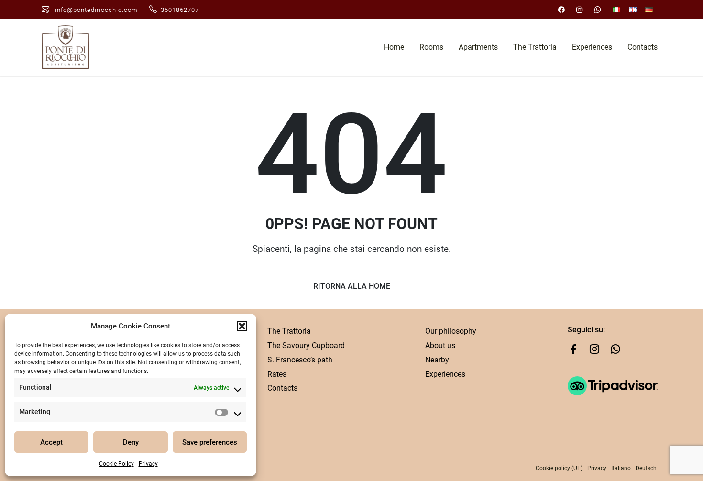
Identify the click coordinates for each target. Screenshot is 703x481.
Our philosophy (450, 331)
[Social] (561, 9)
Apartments (478, 47)
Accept (51, 442)
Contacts (642, 47)
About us (440, 345)
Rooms (431, 47)
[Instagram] (590, 351)
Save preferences (209, 442)
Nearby (437, 359)
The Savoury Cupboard (306, 345)
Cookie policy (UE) (559, 468)
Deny (131, 442)
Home (394, 47)
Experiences (592, 47)
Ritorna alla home (351, 286)
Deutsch (646, 468)
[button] (242, 326)
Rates (276, 374)
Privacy (148, 463)
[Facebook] (573, 351)
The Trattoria (535, 47)
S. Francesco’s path (299, 359)
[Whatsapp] (611, 351)
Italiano (621, 468)
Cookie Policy (116, 463)
